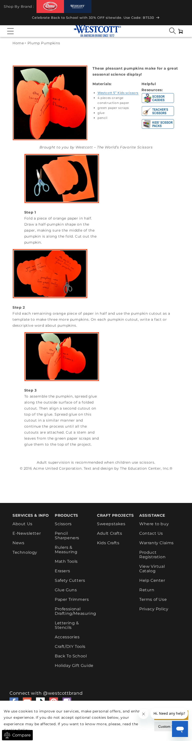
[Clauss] (50, 6)
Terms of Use (153, 599)
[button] (10, 31)
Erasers (62, 571)
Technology (24, 552)
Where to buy (154, 524)
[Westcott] (78, 7)
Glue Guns (66, 590)
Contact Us (151, 533)
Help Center (152, 580)
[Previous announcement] (9, 19)
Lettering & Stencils (67, 625)
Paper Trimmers (72, 599)
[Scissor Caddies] (158, 103)
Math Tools (66, 561)
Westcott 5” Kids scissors (118, 93)
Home (18, 43)
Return (146, 590)
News (18, 542)
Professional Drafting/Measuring (75, 611)
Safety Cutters (70, 580)
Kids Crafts (108, 542)
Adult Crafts (109, 533)
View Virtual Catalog (152, 568)
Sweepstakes (111, 524)
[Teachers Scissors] (158, 116)
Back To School (71, 656)
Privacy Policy (153, 609)
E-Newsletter (26, 533)
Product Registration (152, 554)
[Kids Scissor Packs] (158, 128)
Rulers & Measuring (66, 549)
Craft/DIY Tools (70, 646)
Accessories (67, 637)
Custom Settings (171, 726)
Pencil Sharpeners (67, 535)
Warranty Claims (156, 542)
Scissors (63, 524)
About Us (22, 524)
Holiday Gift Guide (74, 665)
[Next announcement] (183, 19)
